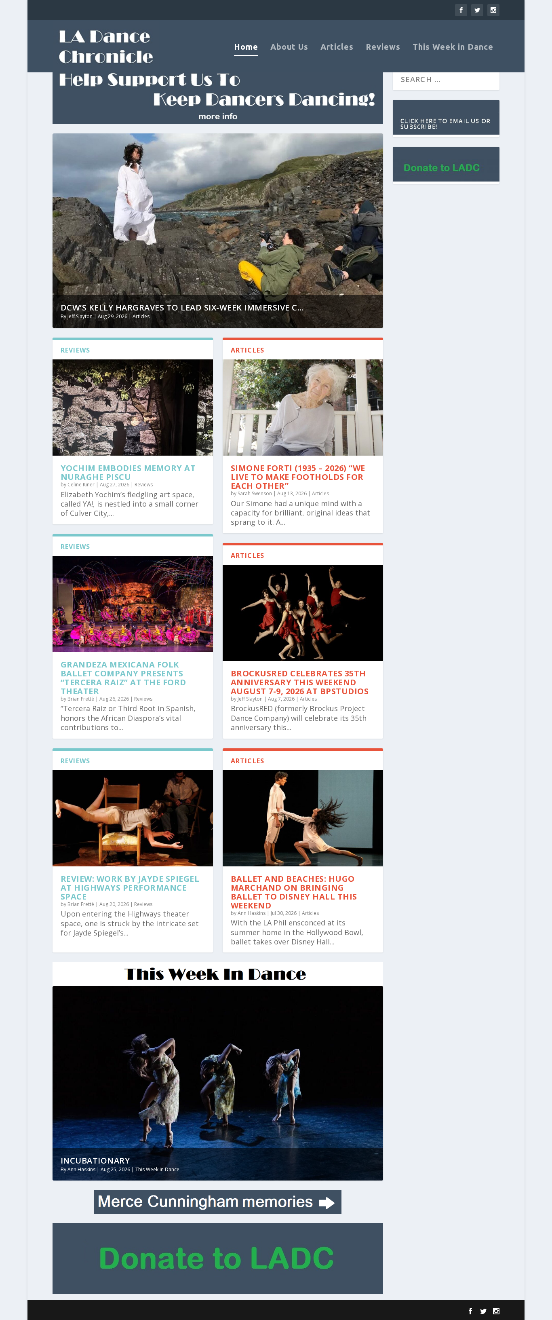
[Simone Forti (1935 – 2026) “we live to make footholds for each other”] (303, 407)
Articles (337, 47)
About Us (289, 47)
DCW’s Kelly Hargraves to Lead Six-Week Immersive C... (182, 307)
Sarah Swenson (255, 493)
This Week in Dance (453, 47)
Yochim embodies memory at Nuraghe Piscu (128, 472)
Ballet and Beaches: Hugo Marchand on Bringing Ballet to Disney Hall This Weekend (294, 892)
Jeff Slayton (80, 316)
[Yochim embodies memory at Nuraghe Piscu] (133, 407)
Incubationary (95, 1160)
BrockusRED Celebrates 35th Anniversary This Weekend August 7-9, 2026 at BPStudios (300, 682)
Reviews (383, 47)
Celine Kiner (81, 484)
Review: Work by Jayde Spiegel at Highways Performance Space (130, 887)
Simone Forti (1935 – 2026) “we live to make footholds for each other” (298, 477)
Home (246, 47)
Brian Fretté (80, 698)
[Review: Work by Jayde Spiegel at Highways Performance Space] (133, 818)
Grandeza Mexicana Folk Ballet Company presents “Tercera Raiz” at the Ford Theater (123, 678)
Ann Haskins (251, 913)
